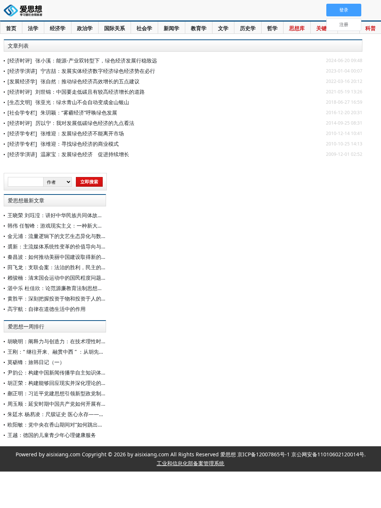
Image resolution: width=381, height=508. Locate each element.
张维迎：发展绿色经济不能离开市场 (82, 133)
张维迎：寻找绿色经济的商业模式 (80, 143)
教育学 (198, 28)
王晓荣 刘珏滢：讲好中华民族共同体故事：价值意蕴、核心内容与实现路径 (94, 215)
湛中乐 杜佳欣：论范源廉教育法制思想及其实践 (62, 288)
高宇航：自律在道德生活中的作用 (46, 308)
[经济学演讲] (22, 70)
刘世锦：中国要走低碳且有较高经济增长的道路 (90, 91)
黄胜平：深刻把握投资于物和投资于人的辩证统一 (64, 298)
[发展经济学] (22, 81)
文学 (223, 28)
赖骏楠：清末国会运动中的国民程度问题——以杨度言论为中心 (80, 277)
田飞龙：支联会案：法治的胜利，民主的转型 (59, 267)
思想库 (297, 28)
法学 (33, 28)
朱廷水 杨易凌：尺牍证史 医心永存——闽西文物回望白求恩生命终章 (87, 414)
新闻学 (171, 28)
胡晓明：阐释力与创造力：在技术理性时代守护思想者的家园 (77, 341)
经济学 (57, 28)
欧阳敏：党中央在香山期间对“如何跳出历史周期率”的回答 (74, 424)
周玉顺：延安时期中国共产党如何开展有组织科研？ (67, 403)
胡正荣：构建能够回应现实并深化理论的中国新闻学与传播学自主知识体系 (93, 382)
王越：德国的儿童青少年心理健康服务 (51, 434)
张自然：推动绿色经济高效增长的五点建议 (90, 81)
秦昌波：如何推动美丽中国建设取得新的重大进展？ (67, 256)
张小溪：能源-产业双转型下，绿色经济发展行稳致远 (96, 60)
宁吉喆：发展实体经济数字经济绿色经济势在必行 (98, 70)
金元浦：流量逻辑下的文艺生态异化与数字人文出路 (67, 235)
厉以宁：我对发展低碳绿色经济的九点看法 (84, 122)
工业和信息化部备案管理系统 (190, 463)
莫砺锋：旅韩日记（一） (36, 362)
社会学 (144, 28)
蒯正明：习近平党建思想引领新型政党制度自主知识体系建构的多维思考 (90, 393)
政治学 (85, 28)
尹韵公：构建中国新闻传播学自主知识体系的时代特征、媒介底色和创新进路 (96, 372)
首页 (11, 28)
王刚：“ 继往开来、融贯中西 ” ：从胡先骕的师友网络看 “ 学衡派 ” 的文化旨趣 (97, 351)
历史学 (248, 28)
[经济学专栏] (22, 133)
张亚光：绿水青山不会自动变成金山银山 (82, 102)
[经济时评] (19, 60)
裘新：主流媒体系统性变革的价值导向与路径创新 (64, 246)
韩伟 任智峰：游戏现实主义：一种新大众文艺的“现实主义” (75, 225)
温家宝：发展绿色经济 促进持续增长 (85, 154)
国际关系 (114, 28)
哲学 (272, 28)
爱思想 (25, 11)
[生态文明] (19, 102)
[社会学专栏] (22, 112)
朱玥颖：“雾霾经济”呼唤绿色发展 (79, 112)
